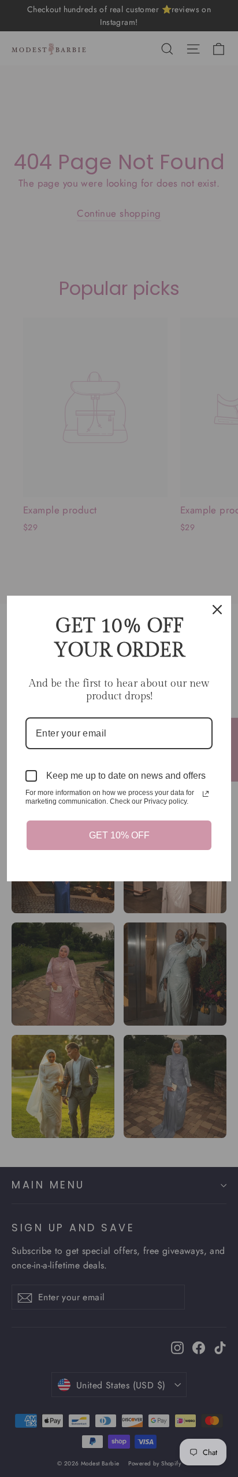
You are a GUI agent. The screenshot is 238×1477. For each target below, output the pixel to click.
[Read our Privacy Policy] (206, 794)
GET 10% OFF (119, 835)
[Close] (217, 609)
